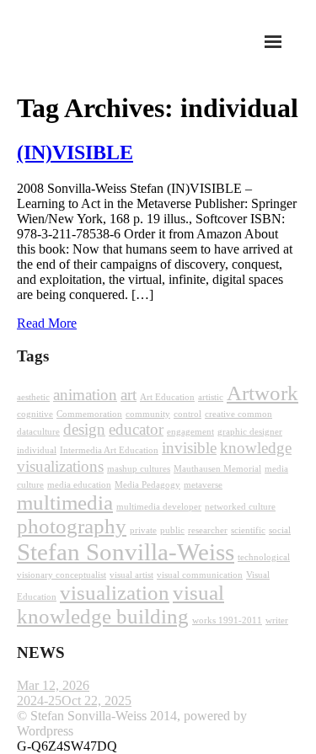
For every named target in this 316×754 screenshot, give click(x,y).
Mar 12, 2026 (53, 685)
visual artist (131, 575)
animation (85, 395)
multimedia (65, 502)
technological (264, 557)
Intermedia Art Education (109, 450)
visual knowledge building (120, 604)
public (172, 530)
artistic (210, 397)
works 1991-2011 (227, 620)
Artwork (262, 393)
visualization (114, 592)
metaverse (203, 484)
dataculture (38, 431)
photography (71, 526)
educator (136, 429)
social (280, 530)
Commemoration (89, 414)
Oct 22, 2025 (96, 700)
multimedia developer (158, 506)
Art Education (167, 397)
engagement (190, 431)
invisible (189, 448)
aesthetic (33, 397)
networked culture (240, 506)
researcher (208, 530)
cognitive (35, 414)
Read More (47, 323)
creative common (238, 414)
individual (36, 450)
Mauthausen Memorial (217, 468)
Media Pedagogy (147, 484)
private (143, 530)
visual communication (200, 575)
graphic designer (249, 431)
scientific (248, 530)
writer (276, 620)
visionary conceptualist (61, 575)
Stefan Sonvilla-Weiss (125, 551)
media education (79, 484)
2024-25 (39, 700)
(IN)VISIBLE (75, 152)
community (148, 414)
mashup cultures (138, 468)
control (187, 414)
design (84, 429)
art (129, 395)
